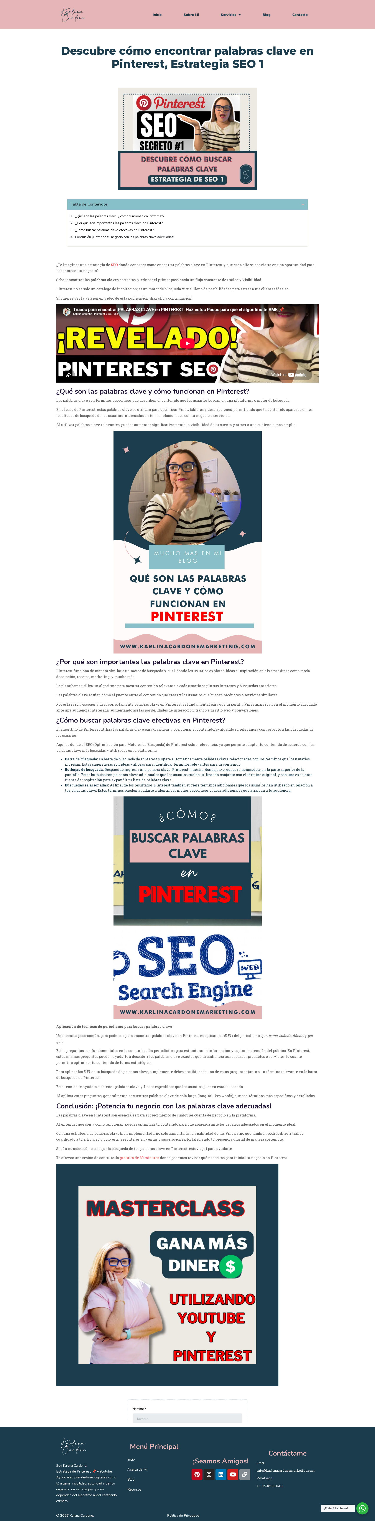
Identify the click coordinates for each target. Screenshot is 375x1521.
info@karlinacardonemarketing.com (286, 1470)
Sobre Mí (191, 14)
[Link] (244, 1474)
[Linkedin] (220, 1474)
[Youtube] (232, 1474)
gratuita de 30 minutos (139, 1157)
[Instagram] (209, 1474)
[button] (302, 204)
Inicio (157, 14)
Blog (266, 14)
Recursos (134, 1489)
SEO (114, 264)
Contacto (300, 14)
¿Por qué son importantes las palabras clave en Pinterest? (119, 223)
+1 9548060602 (270, 1486)
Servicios (228, 14)
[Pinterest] (197, 1474)
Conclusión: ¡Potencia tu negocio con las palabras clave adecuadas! (124, 237)
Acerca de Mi (137, 1469)
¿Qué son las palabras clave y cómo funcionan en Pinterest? (119, 216)
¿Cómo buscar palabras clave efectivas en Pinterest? (114, 230)
